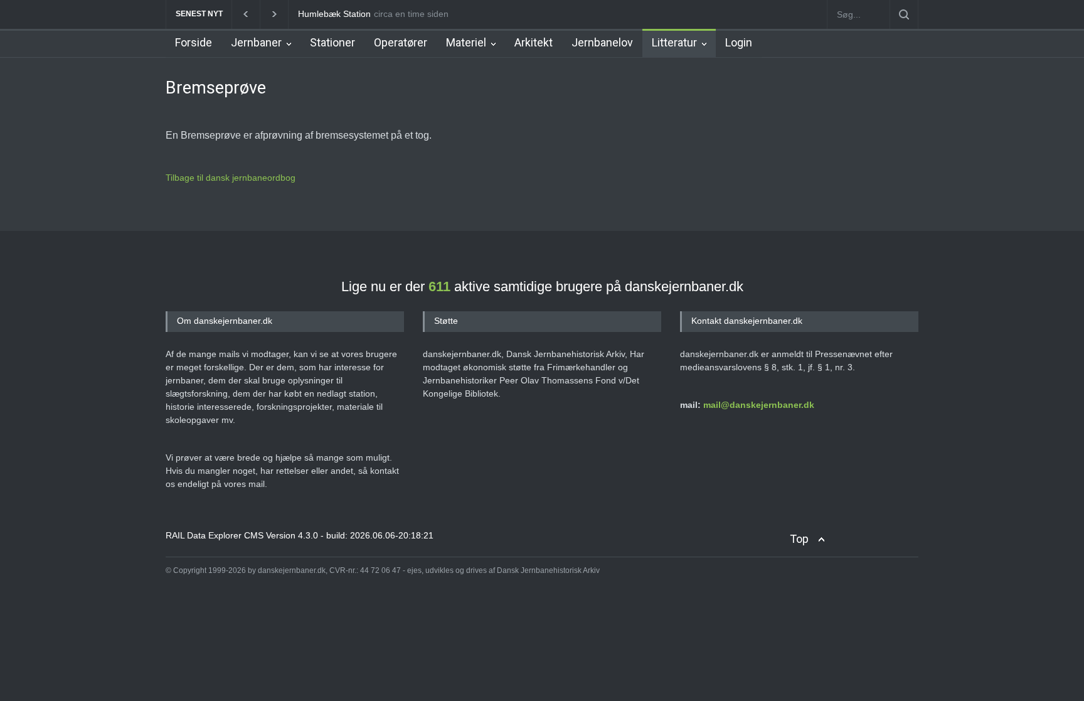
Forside (193, 42)
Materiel (466, 42)
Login (738, 42)
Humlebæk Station (334, 14)
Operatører (400, 42)
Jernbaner (256, 42)
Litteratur (674, 42)
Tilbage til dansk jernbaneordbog (230, 177)
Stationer (332, 42)
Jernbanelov (602, 42)
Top (799, 538)
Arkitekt (533, 42)
